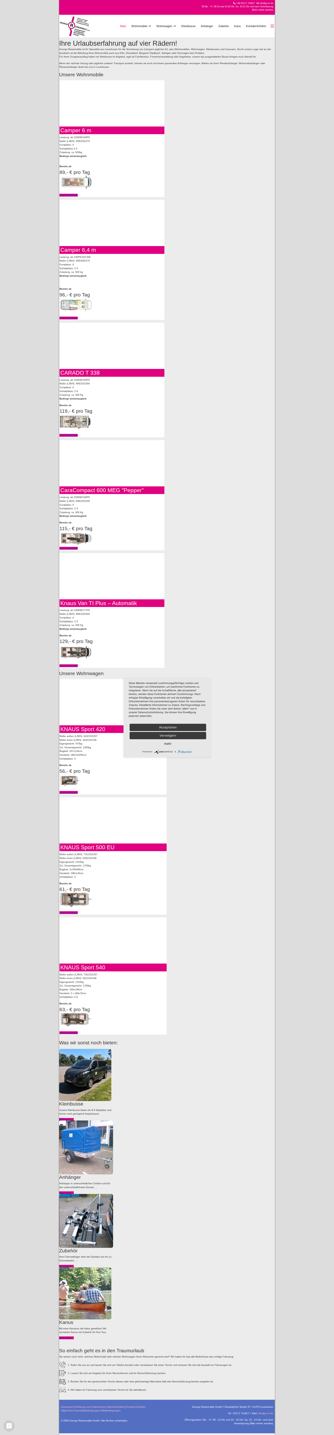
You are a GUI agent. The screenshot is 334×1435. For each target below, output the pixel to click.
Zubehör (223, 26)
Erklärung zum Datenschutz (90, 1406)
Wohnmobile (139, 26)
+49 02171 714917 (245, 3)
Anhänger (207, 26)
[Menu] (273, 26)
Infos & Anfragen (68, 195)
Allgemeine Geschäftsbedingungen (80, 1410)
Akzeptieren (168, 727)
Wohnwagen (164, 26)
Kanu (237, 26)
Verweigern (168, 735)
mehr (168, 743)
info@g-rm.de (266, 3)
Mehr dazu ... (66, 1119)
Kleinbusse (188, 26)
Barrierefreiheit (116, 1406)
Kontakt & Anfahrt (135, 1406)
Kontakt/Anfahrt (256, 26)
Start (123, 26)
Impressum (67, 1406)
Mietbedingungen (111, 1410)
